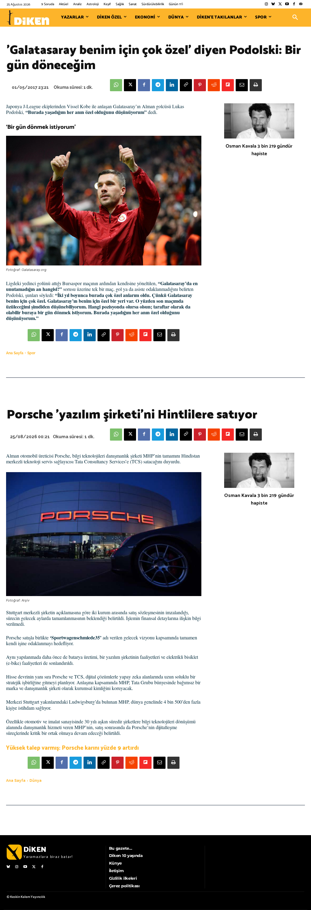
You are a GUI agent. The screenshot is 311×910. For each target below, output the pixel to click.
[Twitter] (280, 4)
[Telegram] (158, 85)
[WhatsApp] (116, 85)
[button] (295, 17)
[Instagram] (266, 4)
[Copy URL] (186, 85)
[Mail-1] (300, 4)
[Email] (242, 85)
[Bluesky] (273, 4)
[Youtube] (287, 4)
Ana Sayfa (14, 353)
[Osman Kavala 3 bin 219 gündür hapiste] (259, 120)
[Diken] (28, 17)
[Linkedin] (172, 85)
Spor (31, 353)
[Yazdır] (256, 85)
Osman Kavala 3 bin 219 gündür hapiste (259, 150)
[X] (130, 85)
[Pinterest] (200, 85)
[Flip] (228, 85)
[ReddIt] (214, 85)
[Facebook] (293, 4)
